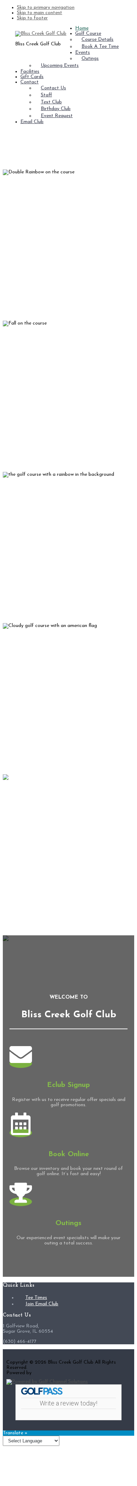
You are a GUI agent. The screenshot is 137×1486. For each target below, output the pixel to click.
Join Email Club (41, 1304)
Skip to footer (32, 18)
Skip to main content (39, 12)
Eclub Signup (68, 1085)
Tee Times (36, 1297)
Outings (68, 1223)
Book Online (68, 1154)
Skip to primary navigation (45, 7)
